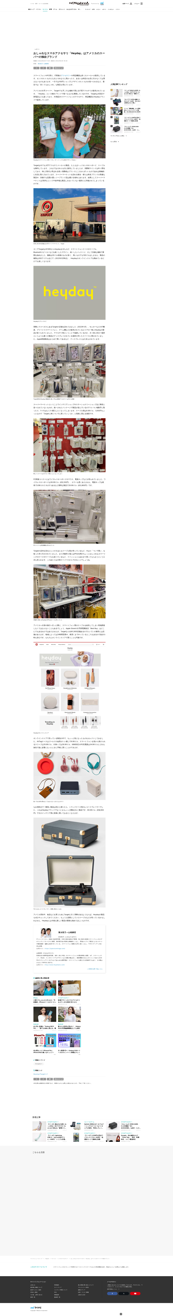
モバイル (45, 9)
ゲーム (55, 9)
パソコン (38, 9)
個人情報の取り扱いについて (86, 1285)
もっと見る (114, 141)
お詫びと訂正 (81, 1294)
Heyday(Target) (39, 1074)
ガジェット (62, 9)
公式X (93, 9)
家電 (50, 9)
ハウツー (118, 9)
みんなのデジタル (72, 9)
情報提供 (56, 1294)
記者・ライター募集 (83, 1292)
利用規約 (56, 1285)
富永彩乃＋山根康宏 (43, 63)
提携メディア (81, 1290)
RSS (55, 1292)
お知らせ (32, 1285)
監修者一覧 (57, 1297)
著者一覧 (32, 1297)
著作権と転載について (36, 1287)
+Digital (47, 1258)
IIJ (79, 9)
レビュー (98, 9)
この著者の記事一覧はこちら (95, 969)
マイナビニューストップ (36, 1258)
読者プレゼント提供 (35, 1290)
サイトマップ (57, 1287)
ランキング (87, 9)
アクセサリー (66, 75)
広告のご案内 (34, 1292)
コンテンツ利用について (60, 1290)
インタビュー (111, 9)
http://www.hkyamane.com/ (55, 965)
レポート (104, 9)
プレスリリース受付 (83, 1287)
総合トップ (31, 9)
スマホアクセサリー (63, 1258)
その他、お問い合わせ (36, 1294)
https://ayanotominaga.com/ (55, 948)
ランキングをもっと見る (117, 135)
